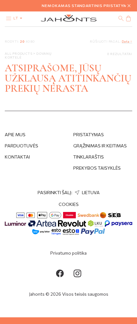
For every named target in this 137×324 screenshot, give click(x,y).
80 (33, 41)
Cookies (69, 204)
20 (22, 41)
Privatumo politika (68, 253)
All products (19, 53)
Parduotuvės (21, 145)
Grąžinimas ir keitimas (100, 145)
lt (16, 18)
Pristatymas (88, 134)
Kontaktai (17, 156)
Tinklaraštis (88, 156)
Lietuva (90, 192)
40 (27, 41)
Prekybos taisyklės (97, 168)
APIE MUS (15, 134)
